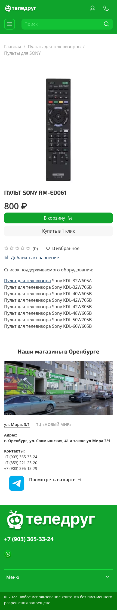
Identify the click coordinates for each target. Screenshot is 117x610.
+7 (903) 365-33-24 (29, 539)
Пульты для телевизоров (54, 47)
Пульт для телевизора (27, 281)
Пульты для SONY (22, 53)
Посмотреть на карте (52, 480)
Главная (12, 47)
